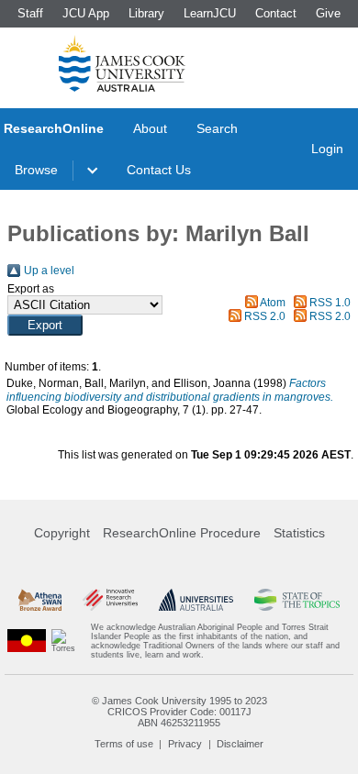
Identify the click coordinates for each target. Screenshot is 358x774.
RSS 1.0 (330, 302)
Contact (275, 13)
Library (146, 13)
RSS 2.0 (264, 316)
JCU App (85, 13)
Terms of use (124, 743)
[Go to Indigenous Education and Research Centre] (27, 641)
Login (327, 148)
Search (217, 128)
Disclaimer (240, 743)
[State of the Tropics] (297, 600)
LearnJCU (210, 13)
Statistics (299, 532)
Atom (272, 302)
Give (328, 13)
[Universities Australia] (196, 600)
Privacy (185, 743)
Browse (36, 169)
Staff (30, 13)
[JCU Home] (122, 63)
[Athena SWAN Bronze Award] (40, 600)
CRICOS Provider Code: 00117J (179, 711)
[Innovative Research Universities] (110, 600)
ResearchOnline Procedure (182, 532)
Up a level (49, 270)
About (150, 128)
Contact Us (159, 169)
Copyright (62, 532)
